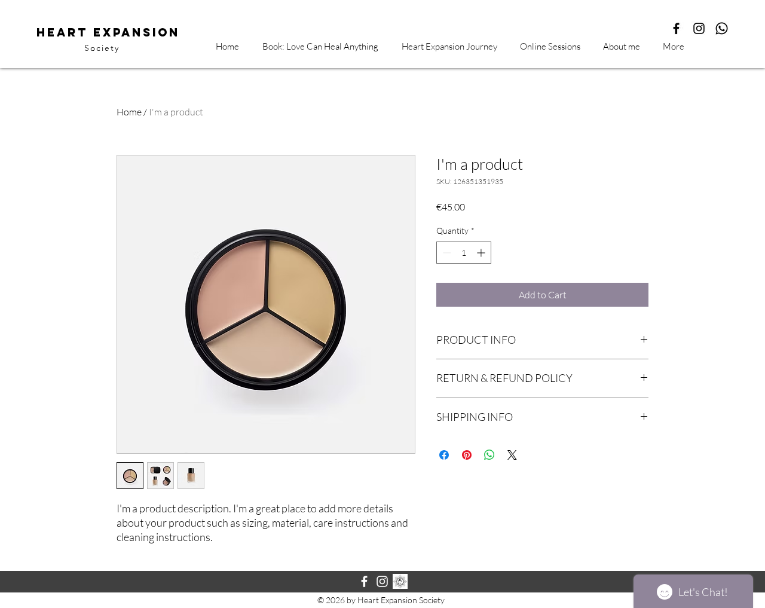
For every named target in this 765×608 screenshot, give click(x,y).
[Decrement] (445, 252)
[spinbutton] (464, 252)
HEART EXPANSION (108, 32)
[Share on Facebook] (444, 455)
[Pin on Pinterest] (467, 455)
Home (129, 112)
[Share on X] (512, 455)
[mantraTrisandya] (400, 581)
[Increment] (482, 252)
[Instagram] (698, 28)
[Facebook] (364, 581)
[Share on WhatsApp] (489, 455)
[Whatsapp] (721, 28)
